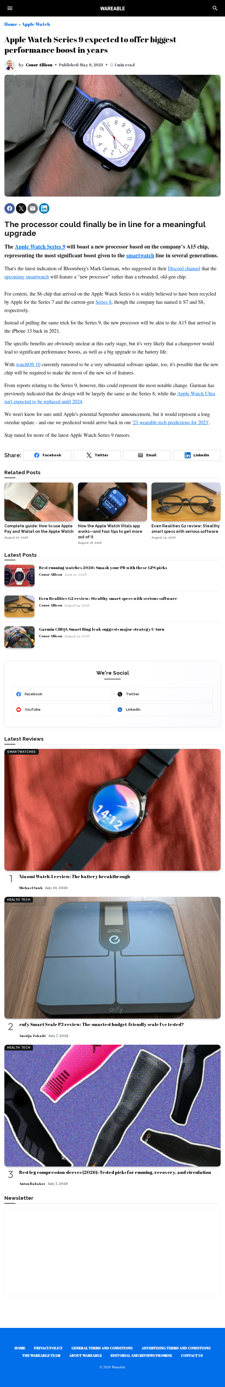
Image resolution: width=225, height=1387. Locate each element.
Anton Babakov (32, 1183)
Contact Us (192, 1355)
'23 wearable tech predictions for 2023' (170, 422)
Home (10, 24)
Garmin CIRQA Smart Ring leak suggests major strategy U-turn (101, 629)
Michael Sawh (31, 888)
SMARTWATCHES (21, 752)
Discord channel (184, 268)
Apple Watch (36, 24)
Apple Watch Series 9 (40, 246)
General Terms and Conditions (102, 1347)
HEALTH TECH (18, 899)
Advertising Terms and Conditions (176, 1347)
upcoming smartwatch (26, 276)
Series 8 (103, 301)
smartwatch (140, 255)
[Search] (215, 8)
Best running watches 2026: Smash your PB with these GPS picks (103, 567)
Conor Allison (39, 64)
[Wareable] (112, 8)
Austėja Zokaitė (32, 1035)
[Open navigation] (9, 8)
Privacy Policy (48, 1347)
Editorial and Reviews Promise (141, 1355)
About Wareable (85, 1355)
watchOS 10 (28, 364)
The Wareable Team (41, 1355)
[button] (9, 208)
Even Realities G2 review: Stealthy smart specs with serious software (108, 598)
